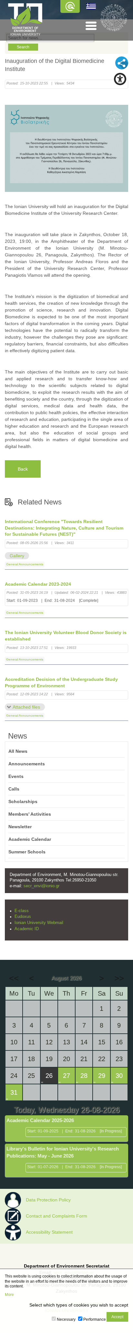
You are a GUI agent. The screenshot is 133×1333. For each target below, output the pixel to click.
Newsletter (20, 826)
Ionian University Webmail (39, 922)
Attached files (26, 707)
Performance (94, 1319)
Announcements (26, 763)
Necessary (66, 1319)
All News (17, 751)
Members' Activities (29, 814)
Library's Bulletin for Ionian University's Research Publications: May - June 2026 (62, 1152)
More (9, 1294)
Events (16, 776)
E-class (22, 911)
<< (14, 978)
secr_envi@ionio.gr (41, 886)
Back (23, 469)
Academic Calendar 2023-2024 (38, 584)
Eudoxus (23, 916)
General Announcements (24, 564)
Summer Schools (27, 851)
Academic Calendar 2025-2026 (40, 1120)
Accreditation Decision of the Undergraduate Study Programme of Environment (61, 682)
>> (119, 978)
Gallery (17, 555)
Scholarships (22, 801)
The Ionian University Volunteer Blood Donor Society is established (66, 636)
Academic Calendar (29, 839)
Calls (13, 788)
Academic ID (27, 929)
